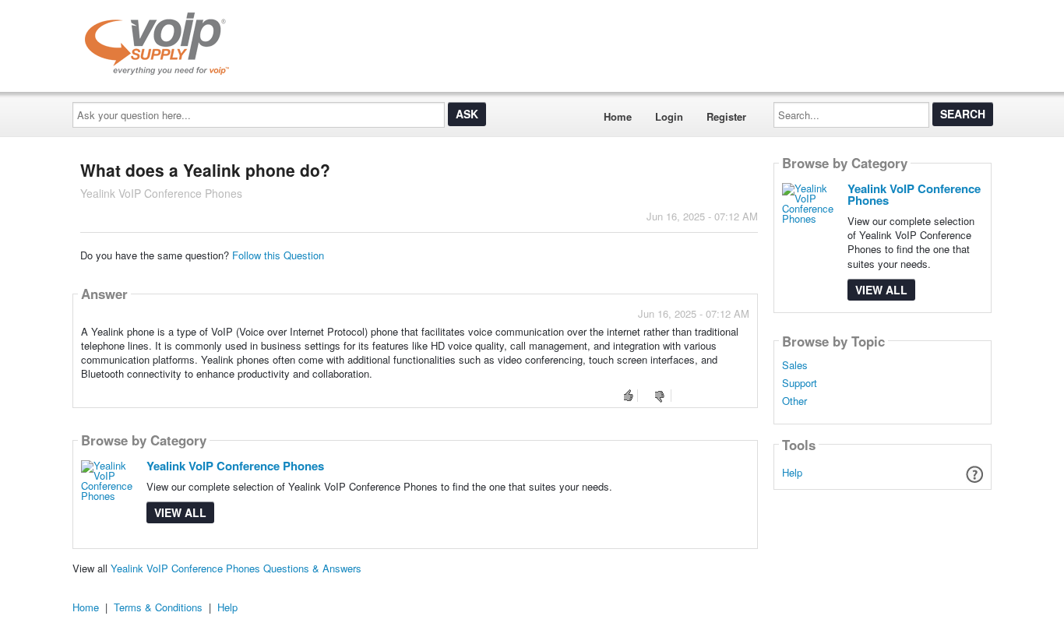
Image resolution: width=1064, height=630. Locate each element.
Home (618, 116)
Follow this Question (278, 255)
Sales (795, 365)
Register (726, 116)
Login (669, 116)
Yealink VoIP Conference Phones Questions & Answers (236, 568)
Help (792, 472)
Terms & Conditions (158, 607)
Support (799, 383)
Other (794, 401)
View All (180, 512)
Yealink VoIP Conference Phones (235, 465)
